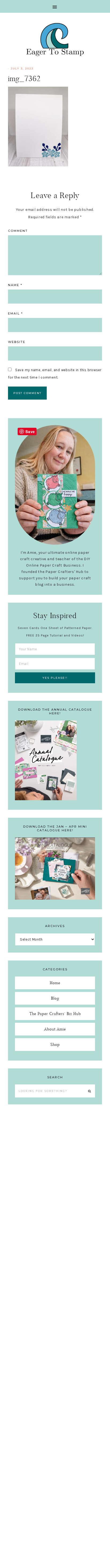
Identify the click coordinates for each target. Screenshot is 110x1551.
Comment (18, 231)
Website (16, 342)
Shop (55, 1044)
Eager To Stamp (55, 39)
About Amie (55, 1029)
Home (55, 982)
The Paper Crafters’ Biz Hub (55, 1013)
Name (15, 285)
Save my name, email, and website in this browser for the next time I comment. (54, 373)
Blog (55, 998)
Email (15, 313)
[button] (55, 6)
